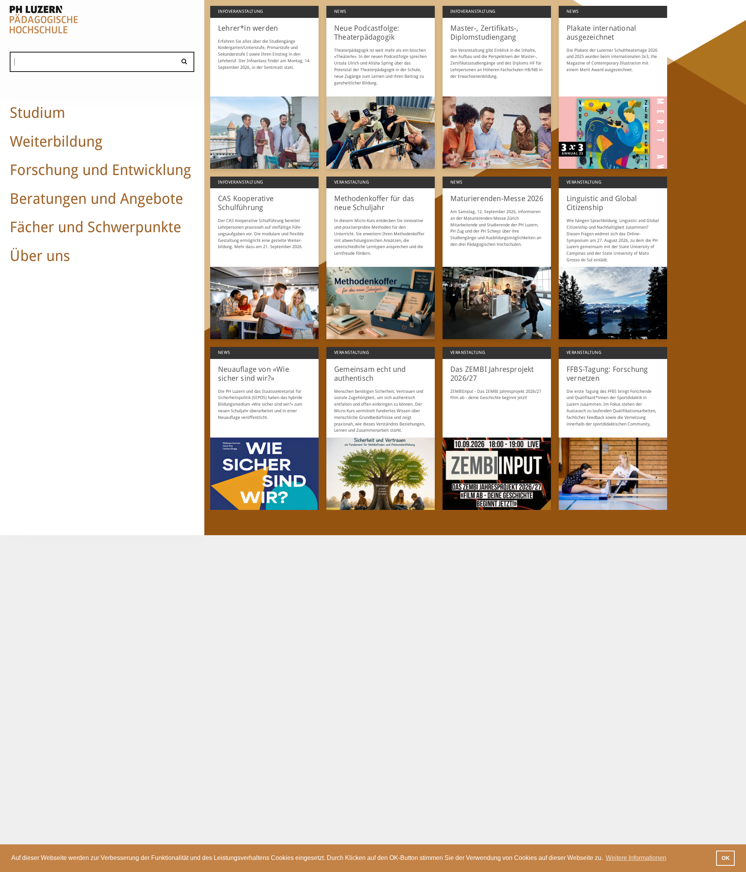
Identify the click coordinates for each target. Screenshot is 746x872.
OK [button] (726, 858)
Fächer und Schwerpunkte (95, 227)
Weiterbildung (56, 141)
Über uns (40, 255)
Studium (37, 112)
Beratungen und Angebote (96, 198)
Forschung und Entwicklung (100, 170)
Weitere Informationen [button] (636, 857)
